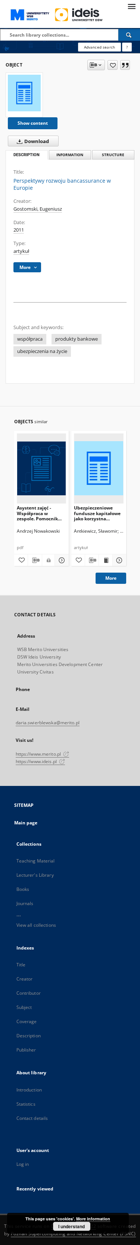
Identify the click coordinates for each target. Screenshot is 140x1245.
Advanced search (99, 47)
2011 (18, 230)
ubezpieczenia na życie (42, 351)
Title (21, 964)
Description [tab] (26, 154)
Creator (24, 979)
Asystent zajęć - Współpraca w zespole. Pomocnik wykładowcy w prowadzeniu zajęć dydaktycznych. (37, 513)
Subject (24, 1007)
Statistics (25, 1104)
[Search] (129, 35)
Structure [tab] (113, 154)
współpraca (30, 339)
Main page (26, 823)
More (110, 578)
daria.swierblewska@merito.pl (48, 722)
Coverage (26, 1021)
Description (28, 1035)
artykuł (21, 251)
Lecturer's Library (35, 875)
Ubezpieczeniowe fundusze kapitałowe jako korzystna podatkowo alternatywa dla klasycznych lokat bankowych (97, 513)
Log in (22, 1164)
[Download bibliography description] (35, 560)
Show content (33, 123)
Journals (25, 903)
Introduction (29, 1090)
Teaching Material (35, 861)
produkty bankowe (76, 339)
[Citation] (125, 65)
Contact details (32, 1118)
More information (93, 1218)
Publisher (26, 1050)
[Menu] (131, 6)
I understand (71, 1226)
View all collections (36, 925)
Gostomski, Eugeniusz (37, 209)
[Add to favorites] (113, 65)
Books (22, 889)
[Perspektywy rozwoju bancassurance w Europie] (24, 93)
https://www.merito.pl (39, 754)
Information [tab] (69, 154)
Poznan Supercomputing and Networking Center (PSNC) (73, 1233)
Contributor (28, 993)
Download (36, 141)
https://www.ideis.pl (37, 761)
